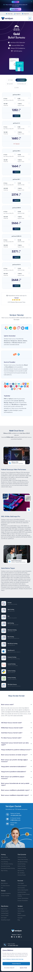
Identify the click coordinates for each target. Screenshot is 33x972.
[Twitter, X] (14, 937)
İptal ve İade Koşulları (23, 890)
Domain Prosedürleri (23, 900)
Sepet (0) (26, 13)
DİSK (17, 87)
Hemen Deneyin (15, 9)
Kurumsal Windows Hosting (8, 868)
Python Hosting (21, 866)
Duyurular (20, 917)
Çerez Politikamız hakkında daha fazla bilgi (13, 959)
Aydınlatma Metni (22, 892)
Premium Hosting (22, 857)
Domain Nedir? (4, 911)
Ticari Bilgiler (21, 883)
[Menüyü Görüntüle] (30, 18)
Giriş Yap (10, 13)
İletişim (19, 913)
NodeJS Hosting (22, 868)
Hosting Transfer (22, 875)
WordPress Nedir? (5, 920)
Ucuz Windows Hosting (7, 863)
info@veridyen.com (15, 820)
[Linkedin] (19, 937)
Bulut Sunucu (4, 883)
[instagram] (16, 937)
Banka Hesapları (22, 915)
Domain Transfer (5, 895)
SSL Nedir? (4, 917)
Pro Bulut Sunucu (5, 885)
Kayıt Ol (18, 13)
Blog (19, 920)
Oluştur (12, 824)
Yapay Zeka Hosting (23, 859)
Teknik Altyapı (21, 911)
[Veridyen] (7, 18)
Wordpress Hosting (22, 861)
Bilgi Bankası (4, 908)
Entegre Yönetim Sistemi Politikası (24, 895)
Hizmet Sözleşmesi (22, 885)
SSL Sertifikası (21, 872)
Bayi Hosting (4, 870)
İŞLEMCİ (10, 84)
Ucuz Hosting (4, 861)
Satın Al (16, 116)
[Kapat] (31, 2)
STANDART (22, 80)
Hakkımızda (20, 908)
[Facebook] (12, 937)
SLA (2, 887)
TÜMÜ (11, 80)
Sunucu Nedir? (4, 915)
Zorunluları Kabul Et (9, 967)
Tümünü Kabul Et (16, 963)
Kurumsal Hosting (5, 866)
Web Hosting (4, 857)
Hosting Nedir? (4, 913)
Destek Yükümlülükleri (23, 898)
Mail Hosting (21, 870)
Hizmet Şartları (21, 887)
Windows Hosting (5, 859)
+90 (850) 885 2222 (15, 815)
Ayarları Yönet (23, 967)
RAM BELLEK (22, 84)
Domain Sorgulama (6, 893)
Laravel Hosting (21, 863)
